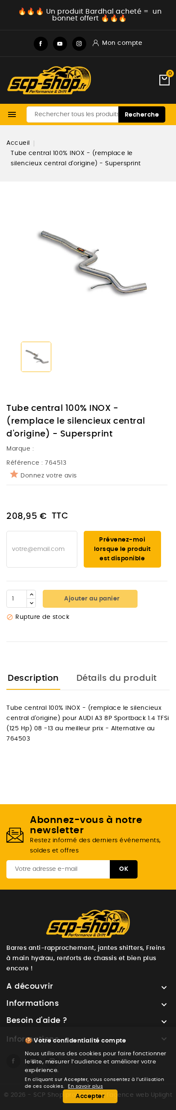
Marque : (21, 449)
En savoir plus (85, 1086)
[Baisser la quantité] (31, 603)
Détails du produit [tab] (116, 678)
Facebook (41, 44)
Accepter (90, 1096)
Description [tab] (33, 678)
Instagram (79, 44)
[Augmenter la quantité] (31, 594)
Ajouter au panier (91, 599)
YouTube (60, 44)
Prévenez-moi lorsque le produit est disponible (122, 549)
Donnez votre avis (49, 476)
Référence (23, 463)
